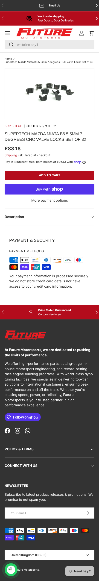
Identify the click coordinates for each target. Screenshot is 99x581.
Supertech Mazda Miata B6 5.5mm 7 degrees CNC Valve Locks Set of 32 (49, 62)
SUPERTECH (14, 126)
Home (8, 58)
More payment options (49, 200)
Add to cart (49, 175)
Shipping (11, 155)
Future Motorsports (27, 569)
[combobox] (49, 44)
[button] (92, 33)
